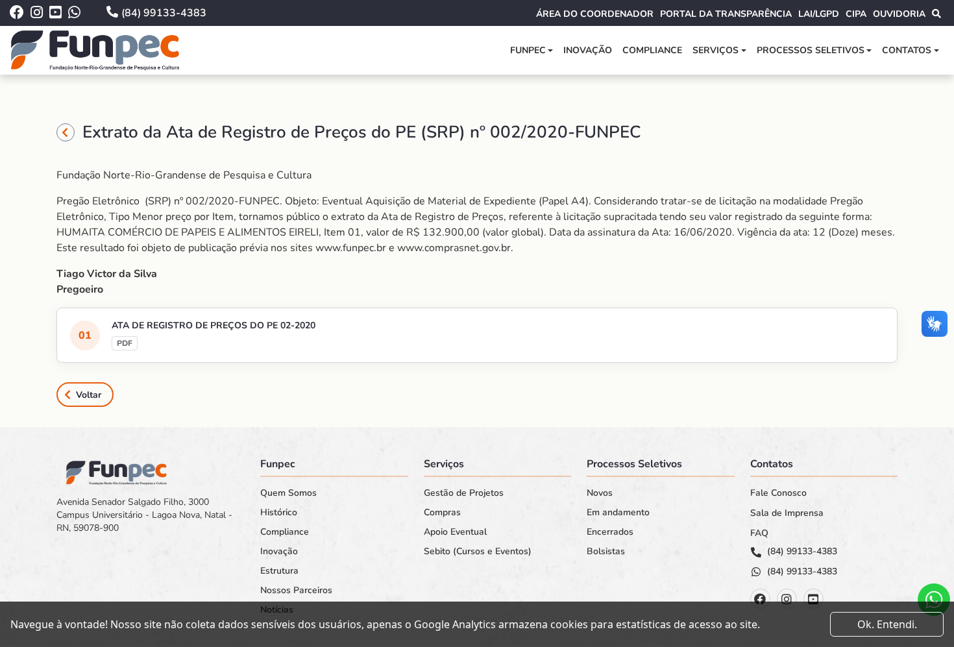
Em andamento (618, 513)
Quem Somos (288, 493)
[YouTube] (813, 599)
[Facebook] (760, 599)
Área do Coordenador (595, 14)
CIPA (856, 14)
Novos (600, 493)
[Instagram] (787, 599)
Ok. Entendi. (887, 624)
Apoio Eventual (455, 532)
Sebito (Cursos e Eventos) (478, 551)
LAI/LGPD (818, 14)
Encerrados (610, 532)
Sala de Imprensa (787, 513)
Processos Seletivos (810, 50)
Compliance (652, 50)
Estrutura (279, 571)
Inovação (587, 50)
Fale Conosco (778, 493)
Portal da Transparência (726, 14)
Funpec (528, 50)
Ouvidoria (899, 14)
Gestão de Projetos (464, 493)
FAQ (759, 533)
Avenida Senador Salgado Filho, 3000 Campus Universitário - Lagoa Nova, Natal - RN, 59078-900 (144, 515)
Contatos (906, 50)
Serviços (715, 50)
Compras (442, 513)
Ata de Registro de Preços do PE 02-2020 (213, 325)
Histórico (278, 513)
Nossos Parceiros (296, 590)
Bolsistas (606, 551)
